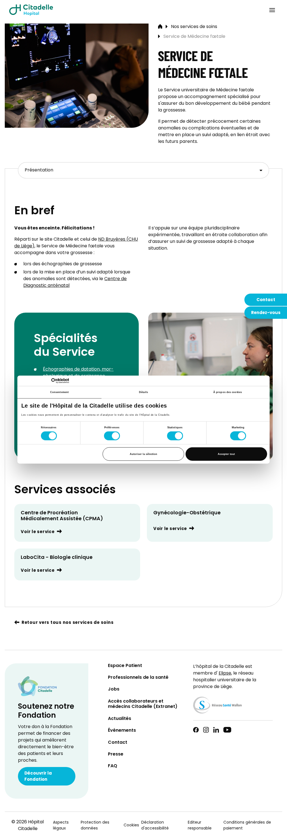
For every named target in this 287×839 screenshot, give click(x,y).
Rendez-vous (266, 313)
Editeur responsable (200, 825)
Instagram (206, 730)
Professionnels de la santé (138, 677)
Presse (115, 754)
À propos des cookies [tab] (227, 392)
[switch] (112, 435)
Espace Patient (125, 666)
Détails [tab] (143, 392)
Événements (122, 730)
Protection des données (95, 825)
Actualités (119, 719)
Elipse (225, 673)
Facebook (196, 730)
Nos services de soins (194, 27)
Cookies (131, 825)
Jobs (113, 689)
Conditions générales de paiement (247, 825)
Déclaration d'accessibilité (155, 825)
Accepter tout (226, 453)
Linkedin (216, 730)
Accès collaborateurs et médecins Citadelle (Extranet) (142, 704)
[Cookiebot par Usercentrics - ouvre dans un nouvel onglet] (44, 381)
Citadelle (31, 10)
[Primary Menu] (272, 10)
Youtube (227, 730)
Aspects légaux (61, 825)
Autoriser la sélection (143, 453)
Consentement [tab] (59, 392)
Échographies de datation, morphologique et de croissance (78, 373)
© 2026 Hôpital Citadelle (27, 826)
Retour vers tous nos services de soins (68, 623)
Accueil (160, 27)
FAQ (112, 766)
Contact (265, 300)
